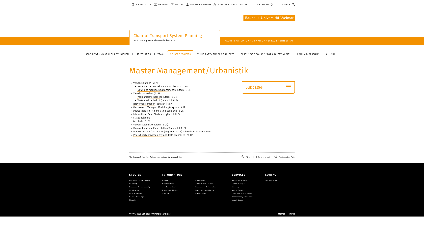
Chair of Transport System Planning (167, 35)
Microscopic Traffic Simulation (149, 110)
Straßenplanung (141, 117)
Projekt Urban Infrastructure (148, 131)
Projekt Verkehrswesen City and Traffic (154, 135)
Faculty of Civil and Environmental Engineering (259, 40)
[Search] (293, 4)
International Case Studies (147, 114)
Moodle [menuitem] (179, 4)
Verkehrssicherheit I (148, 97)
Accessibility (143, 4)
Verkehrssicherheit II (148, 100)
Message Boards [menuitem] (227, 4)
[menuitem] (141, 4)
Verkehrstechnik (142, 124)
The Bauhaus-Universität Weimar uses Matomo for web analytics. (155, 157)
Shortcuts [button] (263, 4)
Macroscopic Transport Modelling (151, 107)
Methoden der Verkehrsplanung (154, 86)
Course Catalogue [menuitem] (200, 4)
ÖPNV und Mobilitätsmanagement (155, 90)
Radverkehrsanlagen (144, 103)
